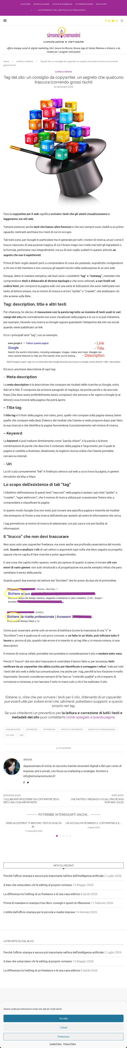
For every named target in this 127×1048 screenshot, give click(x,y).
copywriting (49, 729)
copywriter (31, 729)
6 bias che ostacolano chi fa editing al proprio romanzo (37, 885)
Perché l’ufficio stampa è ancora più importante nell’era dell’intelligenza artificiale (53, 875)
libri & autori (101, 4)
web (21, 735)
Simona (27, 759)
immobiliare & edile (84, 4)
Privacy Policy (69, 1044)
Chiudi (63, 1027)
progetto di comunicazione (101, 729)
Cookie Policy (56, 1044)
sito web (10, 735)
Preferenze (63, 1036)
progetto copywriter (72, 729)
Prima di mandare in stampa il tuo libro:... (59, 10)
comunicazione (13, 729)
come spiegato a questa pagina (90, 717)
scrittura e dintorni (24, 61)
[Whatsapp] (117, 21)
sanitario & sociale (41, 4)
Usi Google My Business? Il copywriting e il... (93, 823)
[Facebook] (105, 21)
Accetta (63, 1018)
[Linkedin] (109, 21)
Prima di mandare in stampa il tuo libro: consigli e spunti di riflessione (46, 903)
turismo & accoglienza (62, 4)
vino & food (25, 4)
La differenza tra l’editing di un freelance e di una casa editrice (41, 894)
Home (6, 61)
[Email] (113, 21)
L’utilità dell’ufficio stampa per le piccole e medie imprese (39, 912)
